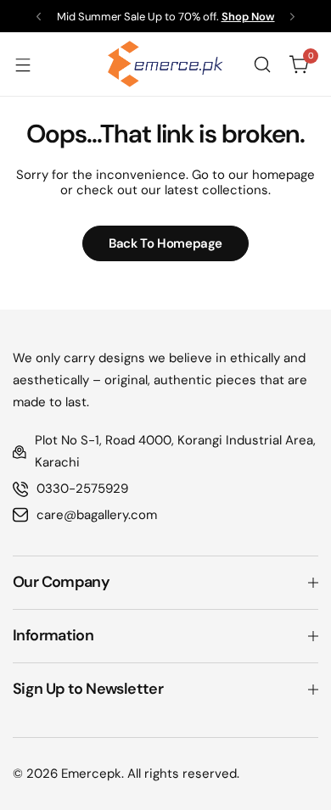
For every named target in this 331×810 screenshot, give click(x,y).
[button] (38, 16)
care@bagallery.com (96, 514)
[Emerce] (165, 64)
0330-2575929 (82, 488)
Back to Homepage (165, 243)
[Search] (262, 64)
